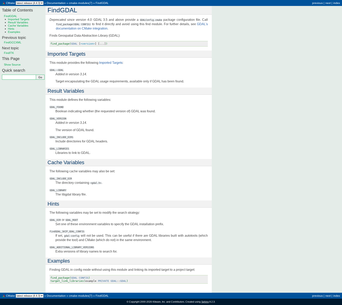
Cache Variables (18, 25)
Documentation (56, 3)
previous (317, 3)
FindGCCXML (12, 42)
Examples (14, 31)
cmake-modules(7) (80, 3)
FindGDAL (102, 3)
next (328, 3)
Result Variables (18, 22)
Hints (11, 28)
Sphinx (205, 301)
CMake (10, 3)
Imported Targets (18, 19)
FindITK (9, 52)
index (336, 3)
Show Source (12, 64)
